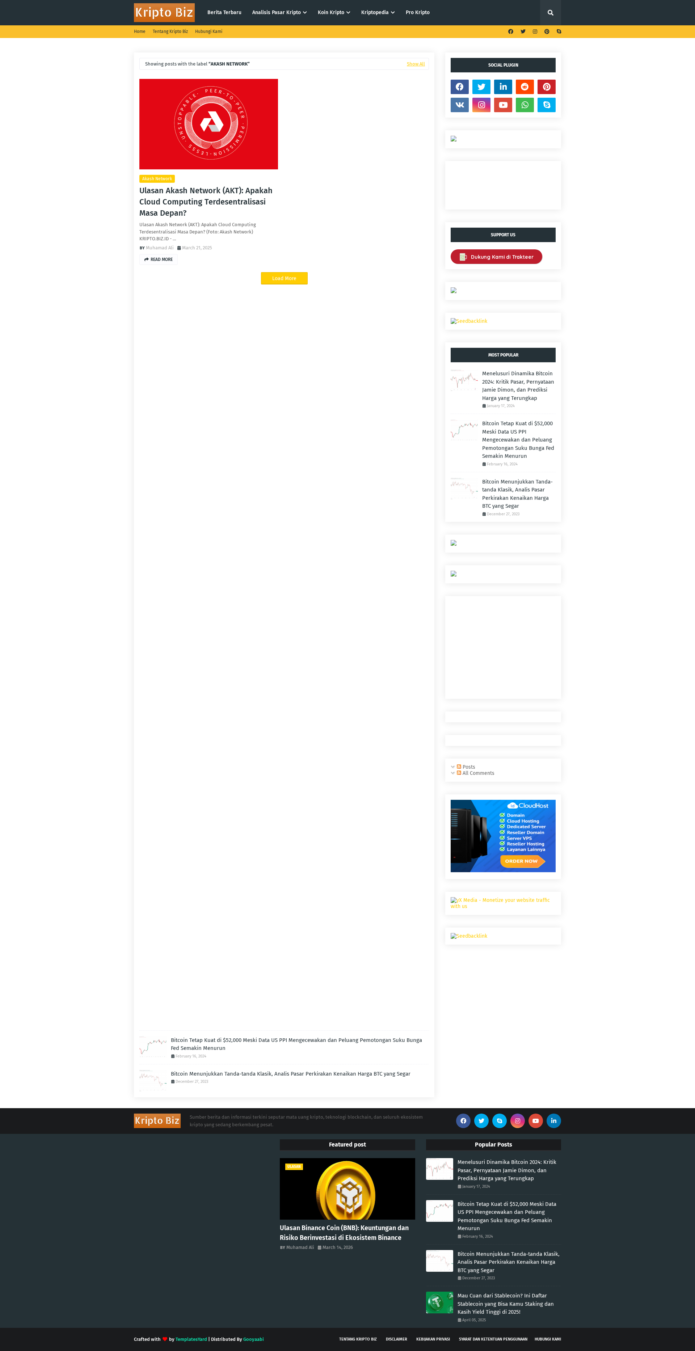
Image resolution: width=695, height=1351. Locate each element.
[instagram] (535, 31)
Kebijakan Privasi (433, 1339)
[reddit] (525, 87)
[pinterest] (547, 31)
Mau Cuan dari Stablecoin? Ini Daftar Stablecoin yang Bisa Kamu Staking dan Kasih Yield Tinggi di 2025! (506, 1303)
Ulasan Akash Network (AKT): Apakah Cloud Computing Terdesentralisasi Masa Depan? (206, 202)
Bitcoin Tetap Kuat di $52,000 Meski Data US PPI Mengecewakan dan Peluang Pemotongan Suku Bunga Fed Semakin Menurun (296, 1044)
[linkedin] (503, 87)
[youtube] (503, 105)
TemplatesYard (191, 1339)
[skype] (558, 31)
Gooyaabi (253, 1339)
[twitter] (523, 31)
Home (140, 31)
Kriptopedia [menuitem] (375, 12)
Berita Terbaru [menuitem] (224, 12)
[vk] (460, 105)
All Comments (477, 773)
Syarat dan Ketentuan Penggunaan (493, 1339)
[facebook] (510, 31)
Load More (284, 278)
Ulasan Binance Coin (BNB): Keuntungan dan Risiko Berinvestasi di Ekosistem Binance (344, 1233)
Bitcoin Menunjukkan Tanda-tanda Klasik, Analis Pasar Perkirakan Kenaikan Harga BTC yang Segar (290, 1074)
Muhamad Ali (160, 247)
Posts (468, 767)
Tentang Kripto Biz (170, 31)
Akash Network (157, 178)
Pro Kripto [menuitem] (418, 12)
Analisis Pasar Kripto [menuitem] (276, 12)
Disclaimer (396, 1339)
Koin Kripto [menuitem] (331, 12)
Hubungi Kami (208, 31)
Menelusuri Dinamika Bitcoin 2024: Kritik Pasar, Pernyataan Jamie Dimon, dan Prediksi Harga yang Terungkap (518, 385)
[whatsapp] (525, 105)
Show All (416, 64)
